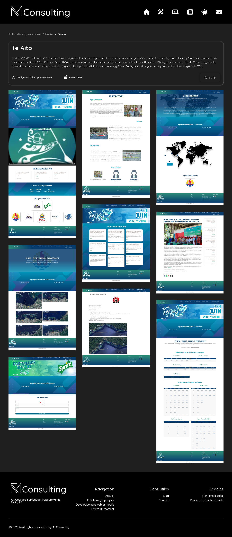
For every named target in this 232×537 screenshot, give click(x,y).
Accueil (109, 495)
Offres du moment (102, 509)
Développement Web (41, 77)
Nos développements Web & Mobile (32, 34)
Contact (164, 500)
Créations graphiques (100, 500)
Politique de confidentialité (207, 500)
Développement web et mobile (95, 504)
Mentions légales (213, 495)
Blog (166, 495)
